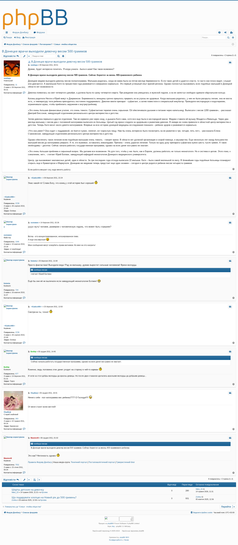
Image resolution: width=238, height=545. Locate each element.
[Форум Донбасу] (119, 15)
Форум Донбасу (20, 32)
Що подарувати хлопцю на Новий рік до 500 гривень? (44, 497)
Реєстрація (30, 37)
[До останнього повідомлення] (204, 489)
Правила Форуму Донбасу (40, 462)
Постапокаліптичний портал (102, 462)
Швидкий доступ (7, 33)
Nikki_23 (15, 492)
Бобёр (6, 367)
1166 (17, 242)
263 (16, 419)
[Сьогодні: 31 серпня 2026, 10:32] (233, 44)
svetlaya (7, 78)
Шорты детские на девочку (28, 489)
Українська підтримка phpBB (133, 531)
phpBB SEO (124, 537)
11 (16, 85)
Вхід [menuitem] (226, 33)
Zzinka (14, 500)
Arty (113, 526)
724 (16, 290)
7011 (17, 465)
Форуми (41, 32)
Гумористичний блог (125, 462)
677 (16, 374)
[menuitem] (219, 32)
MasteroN (8, 458)
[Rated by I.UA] (112, 519)
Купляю (44, 492)
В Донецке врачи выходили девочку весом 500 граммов (44, 51)
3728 (17, 203)
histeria (7, 283)
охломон (8, 235)
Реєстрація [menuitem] (232, 33)
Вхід (18, 37)
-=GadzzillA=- (9, 197)
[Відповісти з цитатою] (230, 62)
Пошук (9, 37)
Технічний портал (79, 462)
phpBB (110, 523)
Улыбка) (7, 412)
